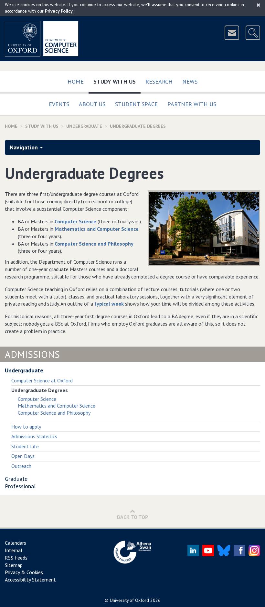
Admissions (32, 354)
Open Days (23, 456)
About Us (92, 104)
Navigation (24, 147)
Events (59, 104)
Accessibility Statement (30, 579)
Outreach (21, 466)
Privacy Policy (59, 11)
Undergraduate (84, 126)
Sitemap (14, 565)
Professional (20, 486)
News (189, 81)
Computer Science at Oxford (42, 380)
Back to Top (132, 517)
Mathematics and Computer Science (97, 229)
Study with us (117, 81)
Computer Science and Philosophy (94, 243)
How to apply (26, 426)
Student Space (136, 104)
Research (159, 81)
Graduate (16, 478)
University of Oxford (129, 600)
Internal (13, 550)
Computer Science (75, 221)
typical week (109, 303)
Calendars (15, 543)
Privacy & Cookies (24, 572)
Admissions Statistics (34, 436)
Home (76, 81)
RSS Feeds (16, 557)
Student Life (25, 446)
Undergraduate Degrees (138, 126)
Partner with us (191, 104)
